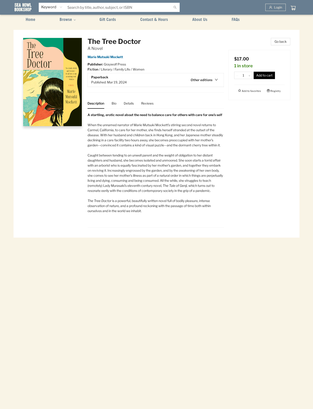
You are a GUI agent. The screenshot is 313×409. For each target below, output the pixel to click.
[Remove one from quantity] (237, 75)
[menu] (156, 20)
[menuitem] (30, 20)
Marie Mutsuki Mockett (105, 57)
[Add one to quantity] (249, 75)
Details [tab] (129, 103)
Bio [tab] (114, 103)
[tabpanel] (156, 169)
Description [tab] (96, 103)
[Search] (175, 7)
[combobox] (52, 7)
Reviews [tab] (147, 103)
